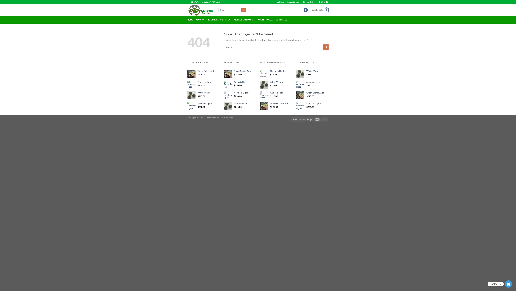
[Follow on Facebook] (319, 2)
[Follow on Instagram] (322, 2)
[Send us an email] (327, 2)
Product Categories (244, 20)
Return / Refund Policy (219, 20)
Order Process (265, 20)
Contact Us (281, 20)
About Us (200, 20)
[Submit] (243, 10)
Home (190, 20)
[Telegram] (508, 284)
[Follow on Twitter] (324, 2)
